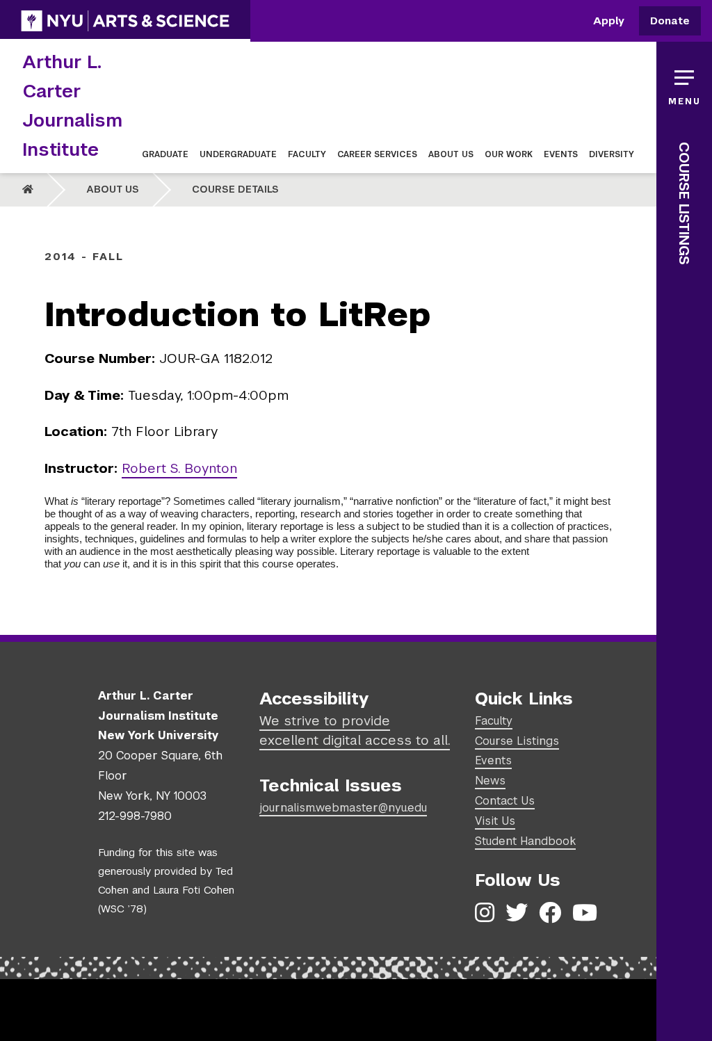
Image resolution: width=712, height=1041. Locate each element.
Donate (670, 21)
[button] (684, 83)
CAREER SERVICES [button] (377, 154)
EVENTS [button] (561, 154)
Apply (608, 21)
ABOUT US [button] (451, 154)
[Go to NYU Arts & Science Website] (125, 21)
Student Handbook (525, 841)
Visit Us (495, 821)
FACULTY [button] (307, 154)
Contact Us (505, 800)
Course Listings (684, 203)
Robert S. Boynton (179, 468)
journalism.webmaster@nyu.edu (343, 807)
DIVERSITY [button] (611, 154)
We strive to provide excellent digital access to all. (354, 731)
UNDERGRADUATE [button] (238, 154)
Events (493, 760)
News (490, 780)
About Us (112, 189)
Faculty (493, 720)
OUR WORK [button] (509, 154)
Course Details (235, 189)
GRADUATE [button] (165, 154)
